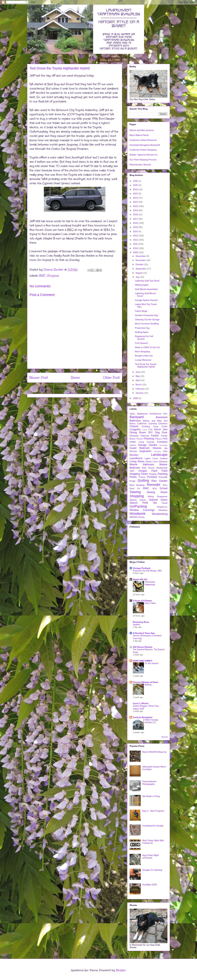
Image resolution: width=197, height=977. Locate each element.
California (142, 423)
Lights (148, 458)
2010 (136, 248)
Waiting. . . (149, 685)
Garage (142, 444)
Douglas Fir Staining (152, 870)
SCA (154, 488)
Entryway (134, 435)
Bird (165, 421)
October (140, 264)
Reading (140, 485)
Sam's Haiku (150, 603)
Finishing (149, 438)
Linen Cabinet (160, 458)
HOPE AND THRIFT (142, 661)
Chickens (163, 423)
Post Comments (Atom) (84, 388)
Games (133, 445)
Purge (132, 481)
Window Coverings (142, 510)
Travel (164, 503)
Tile (155, 502)
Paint (154, 470)
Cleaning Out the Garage (147, 319)
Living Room (137, 461)
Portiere (142, 477)
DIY (150, 432)
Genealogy (163, 445)
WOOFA (134, 517)
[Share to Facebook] (97, 270)
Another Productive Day (146, 315)
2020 (136, 206)
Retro (165, 485)
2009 (136, 252)
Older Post (111, 377)
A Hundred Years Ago (144, 633)
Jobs (165, 451)
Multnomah (162, 468)
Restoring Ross (141, 622)
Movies (151, 468)
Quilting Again (141, 332)
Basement (161, 417)
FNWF (133, 442)
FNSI (165, 438)
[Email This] (88, 270)
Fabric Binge (141, 311)
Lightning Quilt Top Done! (147, 280)
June (138, 372)
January (140, 393)
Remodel (153, 485)
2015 (136, 227)
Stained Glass (158, 499)
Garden (153, 444)
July (138, 277)
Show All (164, 737)
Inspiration (145, 451)
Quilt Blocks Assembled (146, 289)
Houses (157, 448)
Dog (157, 432)
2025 (136, 185)
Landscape (159, 455)
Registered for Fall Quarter (144, 337)
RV (138, 488)
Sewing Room (157, 492)
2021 (136, 202)
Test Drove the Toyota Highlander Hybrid (145, 365)
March (139, 384)
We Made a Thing (151, 796)
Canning (153, 423)
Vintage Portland (141, 568)
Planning (162, 473)
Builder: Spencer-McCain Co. (144, 154)
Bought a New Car (144, 355)
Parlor (144, 473)
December (141, 256)
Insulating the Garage (152, 825)
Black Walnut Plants (139, 135)
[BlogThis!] (91, 270)
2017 (136, 219)
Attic (165, 414)
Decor (157, 429)
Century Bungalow (142, 717)
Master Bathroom (142, 464)
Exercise (145, 435)
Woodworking (159, 513)
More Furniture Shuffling (147, 323)
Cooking (146, 426)
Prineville (163, 477)
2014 (136, 231)
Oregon (143, 470)
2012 (136, 240)
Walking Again (142, 285)
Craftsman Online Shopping (143, 149)
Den (165, 429)
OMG (132, 471)
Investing (157, 451)
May (138, 376)
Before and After (152, 420)
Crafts (164, 426)
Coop (155, 426)
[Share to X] (94, 270)
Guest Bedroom (140, 448)
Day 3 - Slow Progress (153, 811)
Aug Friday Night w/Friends (150, 856)
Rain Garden (159, 480)
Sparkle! (136, 624)
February (140, 388)
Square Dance (138, 500)
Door (164, 432)
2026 (136, 181)
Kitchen (134, 454)
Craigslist (135, 429)
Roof (132, 488)
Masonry (163, 461)
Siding (151, 496)
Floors (158, 438)
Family (155, 435)
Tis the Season (151, 663)
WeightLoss (162, 507)
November (141, 260)
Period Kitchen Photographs (149, 782)
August (139, 273)
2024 (136, 189)
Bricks (132, 423)
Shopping (53, 275)
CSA (150, 430)
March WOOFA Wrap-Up (154, 752)
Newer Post (39, 377)
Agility (132, 414)
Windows (163, 510)
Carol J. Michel (140, 703)
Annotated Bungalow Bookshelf (145, 145)
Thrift (145, 502)
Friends (150, 442)
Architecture (155, 413)
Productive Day (142, 328)
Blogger (121, 970)
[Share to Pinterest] (100, 270)
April (138, 380)
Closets (134, 426)
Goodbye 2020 (149, 884)
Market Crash (152, 462)
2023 (136, 193)
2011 (135, 244)
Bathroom (135, 420)
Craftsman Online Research (143, 140)
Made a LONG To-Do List (147, 347)
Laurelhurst (136, 458)
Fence (140, 438)
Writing (141, 517)
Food (141, 442)
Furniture (162, 441)
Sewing (135, 492)
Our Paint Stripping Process (143, 159)
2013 (136, 235)
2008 (136, 398)
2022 (136, 198)
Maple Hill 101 (140, 579)
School (163, 488)
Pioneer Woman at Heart (145, 682)
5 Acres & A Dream (142, 600)
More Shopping (142, 351)
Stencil (133, 502)
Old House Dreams (142, 647)
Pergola (153, 474)
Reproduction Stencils (140, 164)
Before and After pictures (142, 130)
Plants (133, 476)
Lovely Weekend (143, 360)
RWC (42, 275)
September (141, 268)
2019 (136, 210)
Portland (152, 476)
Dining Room (138, 432)
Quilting (143, 480)
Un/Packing (138, 506)
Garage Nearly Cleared (146, 300)
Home (75, 377)
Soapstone (162, 496)
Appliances (142, 413)
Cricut (144, 430)
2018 (136, 214)
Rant (132, 485)
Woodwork (137, 514)
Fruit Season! (141, 343)
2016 (136, 223)
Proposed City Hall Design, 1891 (147, 571)
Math (144, 468)
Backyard (137, 417)
